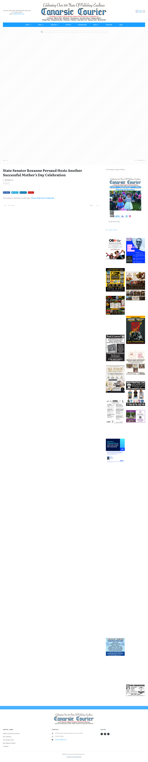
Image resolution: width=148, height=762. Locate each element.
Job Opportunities (9, 743)
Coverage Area (8, 740)
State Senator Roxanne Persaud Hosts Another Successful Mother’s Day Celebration (42, 172)
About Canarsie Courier (11, 733)
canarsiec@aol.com (61, 739)
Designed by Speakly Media (74, 757)
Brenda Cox (9, 180)
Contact (5, 746)
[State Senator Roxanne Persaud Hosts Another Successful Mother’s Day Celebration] (74, 95)
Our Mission (7, 737)
